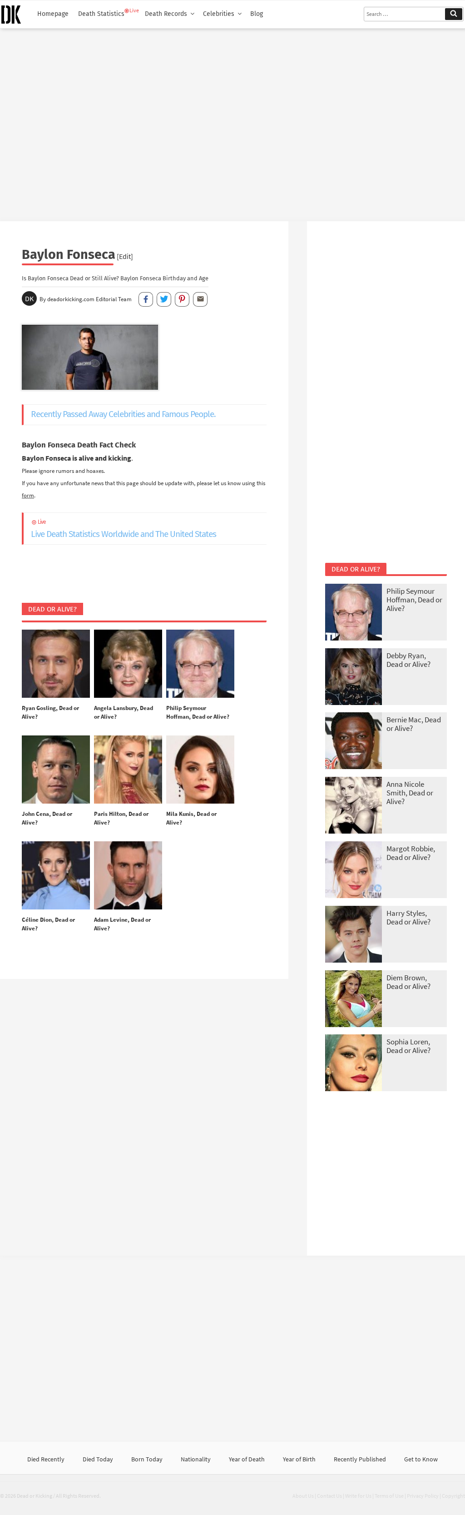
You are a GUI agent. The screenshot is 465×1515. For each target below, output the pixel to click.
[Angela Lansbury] (128, 664)
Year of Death (247, 1459)
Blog (256, 14)
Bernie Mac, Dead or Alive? (413, 724)
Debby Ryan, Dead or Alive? (408, 660)
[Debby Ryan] (353, 677)
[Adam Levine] (128, 875)
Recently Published (360, 1459)
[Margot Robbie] (353, 870)
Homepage (53, 14)
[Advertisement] (232, 121)
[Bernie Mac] (353, 741)
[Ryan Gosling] (56, 664)
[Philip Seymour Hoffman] (200, 664)
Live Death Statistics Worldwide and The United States (123, 529)
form (28, 495)
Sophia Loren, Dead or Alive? (408, 1046)
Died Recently (45, 1459)
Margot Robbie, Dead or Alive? (410, 853)
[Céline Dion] (56, 875)
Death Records (166, 14)
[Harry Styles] (353, 935)
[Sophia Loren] (353, 1063)
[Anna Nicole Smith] (353, 806)
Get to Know (421, 1459)
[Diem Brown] (353, 999)
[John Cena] (56, 770)
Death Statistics (101, 14)
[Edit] (125, 256)
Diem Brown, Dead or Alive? (408, 982)
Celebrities (218, 14)
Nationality (196, 1459)
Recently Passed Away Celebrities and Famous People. (123, 414)
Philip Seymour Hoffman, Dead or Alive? (414, 599)
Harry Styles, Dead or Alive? (408, 917)
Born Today (147, 1459)
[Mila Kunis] (200, 770)
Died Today (98, 1459)
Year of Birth (299, 1459)
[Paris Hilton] (128, 770)
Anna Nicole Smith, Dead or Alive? (409, 792)
